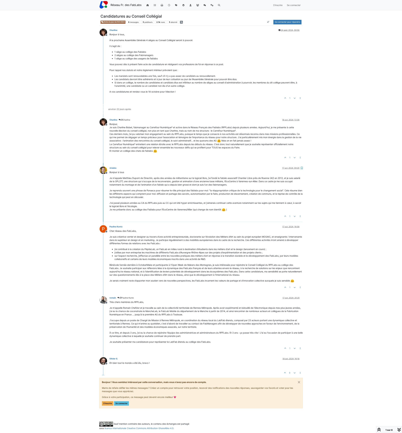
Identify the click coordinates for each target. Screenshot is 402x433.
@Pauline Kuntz (126, 298)
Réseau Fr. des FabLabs (126, 5)
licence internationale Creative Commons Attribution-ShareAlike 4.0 (139, 428)
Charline (113, 30)
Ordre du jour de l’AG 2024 (114, 22)
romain (112, 298)
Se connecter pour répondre (287, 22)
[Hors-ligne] (104, 32)
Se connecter (121, 403)
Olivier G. (113, 358)
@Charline (125, 120)
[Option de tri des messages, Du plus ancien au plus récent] (268, 22)
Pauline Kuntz (115, 226)
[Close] (299, 382)
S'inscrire (107, 403)
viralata (112, 168)
